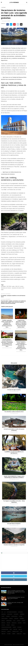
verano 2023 (19, 633)
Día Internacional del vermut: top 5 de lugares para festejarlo (15, 598)
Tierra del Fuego (15, 631)
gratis (13, 286)
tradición (3, 633)
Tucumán (8, 633)
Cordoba (8, 616)
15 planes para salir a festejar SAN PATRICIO (15, 603)
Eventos (3, 620)
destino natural (5, 618)
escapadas (22, 618)
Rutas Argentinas (5, 629)
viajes (2, 289)
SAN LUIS (17, 286)
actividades (3, 286)
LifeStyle (9, 599)
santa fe (9, 631)
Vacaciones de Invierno (6, 288)
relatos (14, 627)
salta (11, 629)
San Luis (20, 48)
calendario (16, 614)
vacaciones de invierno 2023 (18, 288)
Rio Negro (19, 627)
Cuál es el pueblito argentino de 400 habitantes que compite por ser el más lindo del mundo (16, 592)
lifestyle (23, 620)
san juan (15, 629)
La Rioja (18, 620)
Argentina (4, 614)
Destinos (3, 7)
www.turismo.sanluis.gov (13, 279)
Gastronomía (8, 620)
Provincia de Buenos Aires (6, 627)
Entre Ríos (16, 618)
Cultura (20, 616)
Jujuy (14, 620)
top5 (21, 631)
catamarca (22, 614)
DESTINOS (9, 286)
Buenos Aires (9, 614)
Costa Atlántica (14, 616)
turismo (21, 286)
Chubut (3, 616)
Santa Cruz (4, 631)
